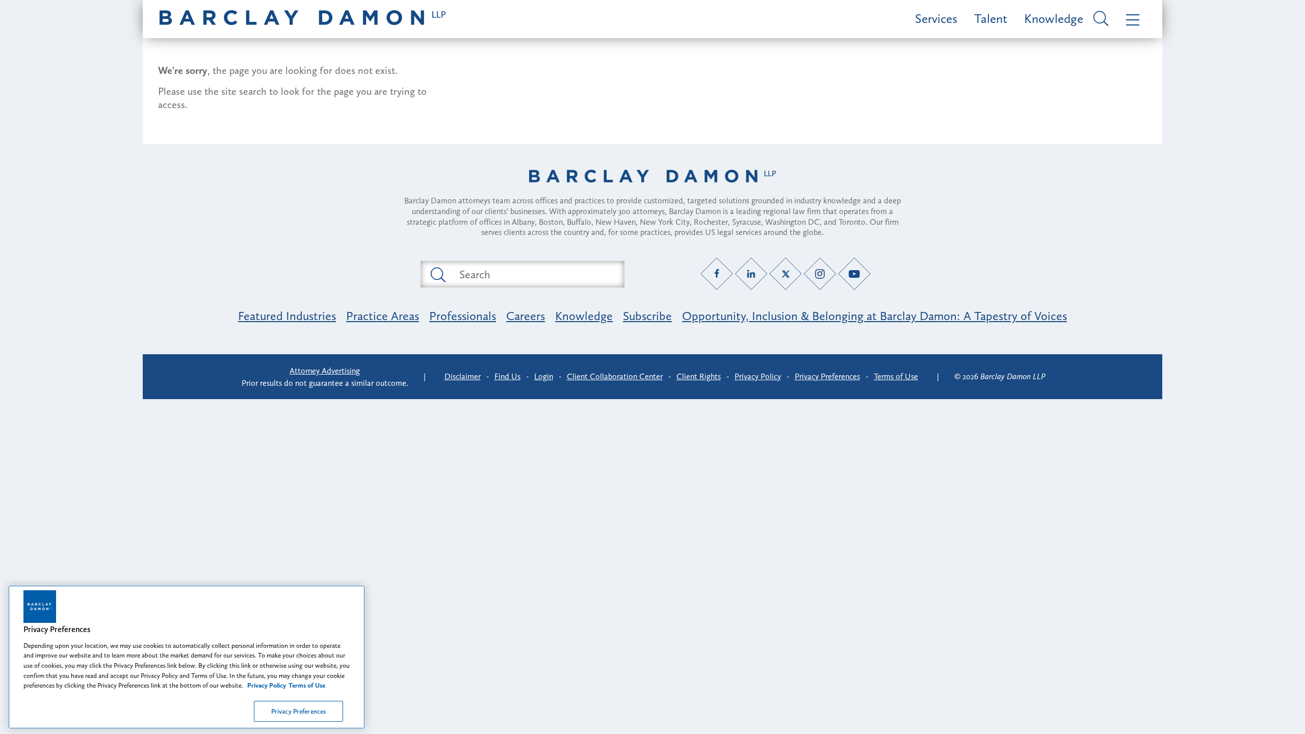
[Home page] (652, 189)
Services (936, 19)
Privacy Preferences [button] (827, 376)
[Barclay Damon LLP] (303, 19)
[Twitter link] (785, 274)
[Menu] (1130, 19)
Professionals (462, 315)
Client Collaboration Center (615, 376)
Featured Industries (287, 315)
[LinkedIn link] (751, 274)
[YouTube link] (854, 274)
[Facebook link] (717, 274)
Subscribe (647, 315)
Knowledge (1053, 19)
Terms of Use (896, 376)
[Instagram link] (819, 274)
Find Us (507, 376)
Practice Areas (382, 315)
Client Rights (698, 376)
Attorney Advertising (325, 371)
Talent (990, 19)
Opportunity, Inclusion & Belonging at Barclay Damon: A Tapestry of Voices (874, 315)
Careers (525, 315)
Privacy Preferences (298, 711)
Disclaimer (463, 376)
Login (543, 376)
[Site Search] (1099, 19)
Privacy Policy (758, 376)
